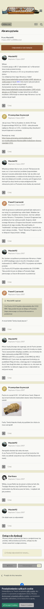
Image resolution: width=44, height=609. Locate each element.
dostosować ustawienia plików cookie (15, 596)
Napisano (16, 59)
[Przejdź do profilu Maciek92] (4, 57)
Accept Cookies (11, 605)
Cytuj (9, 105)
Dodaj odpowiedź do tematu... (17, 553)
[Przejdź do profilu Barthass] (4, 477)
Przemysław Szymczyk (18, 115)
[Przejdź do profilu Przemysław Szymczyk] (4, 116)
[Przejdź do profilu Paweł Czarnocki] (4, 203)
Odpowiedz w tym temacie (22, 48)
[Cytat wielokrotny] (3, 105)
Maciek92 (10, 37)
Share (10, 566)
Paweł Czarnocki (15, 202)
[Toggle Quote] (5, 301)
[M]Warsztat (17, 40)
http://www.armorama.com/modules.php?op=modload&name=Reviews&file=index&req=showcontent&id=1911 (21, 140)
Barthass (12, 476)
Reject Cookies (27, 605)
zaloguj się (30, 541)
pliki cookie (31, 591)
